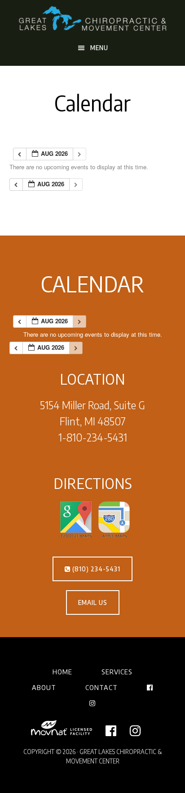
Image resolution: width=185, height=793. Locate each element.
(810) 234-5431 (95, 569)
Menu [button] (99, 47)
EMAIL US (92, 602)
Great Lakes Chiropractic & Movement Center (92, 19)
